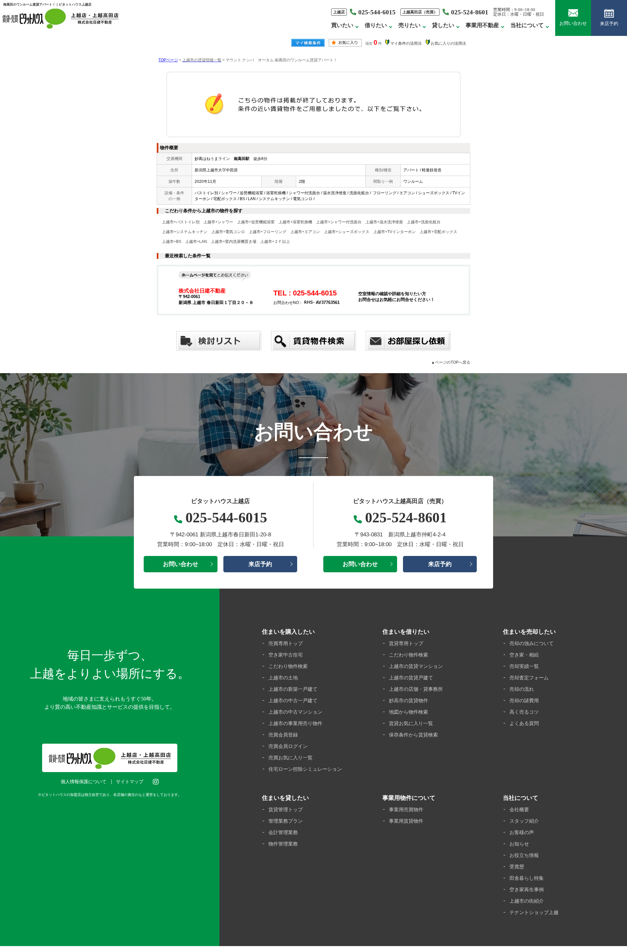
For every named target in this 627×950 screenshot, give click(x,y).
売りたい (409, 25)
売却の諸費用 (524, 700)
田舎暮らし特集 (526, 878)
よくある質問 (524, 723)
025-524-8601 (469, 12)
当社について (527, 25)
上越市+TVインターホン (394, 232)
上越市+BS (171, 241)
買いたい (342, 25)
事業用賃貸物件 (406, 821)
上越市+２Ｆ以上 (275, 241)
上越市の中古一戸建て (292, 700)
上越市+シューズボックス (346, 232)
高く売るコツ (524, 712)
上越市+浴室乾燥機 (295, 222)
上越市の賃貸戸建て (411, 677)
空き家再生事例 (526, 889)
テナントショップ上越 (533, 912)
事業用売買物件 (406, 809)
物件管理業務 (283, 844)
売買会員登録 (283, 734)
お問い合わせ (573, 23)
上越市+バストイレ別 (181, 222)
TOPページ (168, 60)
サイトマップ (129, 781)
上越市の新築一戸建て (292, 689)
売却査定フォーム (529, 677)
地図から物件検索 (408, 712)
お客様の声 (521, 832)
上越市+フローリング (267, 232)
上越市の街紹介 (526, 901)
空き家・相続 (524, 654)
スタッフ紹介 (524, 821)
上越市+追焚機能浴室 (256, 222)
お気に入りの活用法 (448, 43)
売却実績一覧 (524, 666)
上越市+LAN (196, 241)
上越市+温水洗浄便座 (384, 222)
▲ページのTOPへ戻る (450, 362)
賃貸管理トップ (285, 809)
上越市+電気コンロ (228, 232)
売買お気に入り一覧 (290, 757)
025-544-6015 (376, 12)
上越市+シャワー (218, 222)
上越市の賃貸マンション (416, 666)
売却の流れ (521, 689)
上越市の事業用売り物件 (295, 723)
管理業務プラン (285, 821)
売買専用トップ (285, 643)
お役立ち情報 (524, 855)
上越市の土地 (283, 677)
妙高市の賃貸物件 (408, 700)
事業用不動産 (482, 25)
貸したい (443, 25)
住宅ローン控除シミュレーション (305, 769)
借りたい (376, 25)
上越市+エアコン (305, 232)
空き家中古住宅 (285, 654)
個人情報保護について (83, 781)
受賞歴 (516, 866)
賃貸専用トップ (406, 643)
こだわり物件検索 (288, 666)
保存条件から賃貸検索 (413, 734)
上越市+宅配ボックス (438, 232)
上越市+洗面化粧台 (424, 222)
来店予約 (609, 23)
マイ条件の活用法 (406, 43)
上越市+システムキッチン (184, 232)
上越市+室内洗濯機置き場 (233, 241)
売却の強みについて (531, 643)
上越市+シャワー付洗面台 (339, 222)
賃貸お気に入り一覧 (411, 723)
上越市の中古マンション (295, 712)
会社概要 (519, 809)
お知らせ (519, 844)
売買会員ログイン (288, 746)
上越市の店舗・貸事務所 (416, 689)
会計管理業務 (283, 832)
